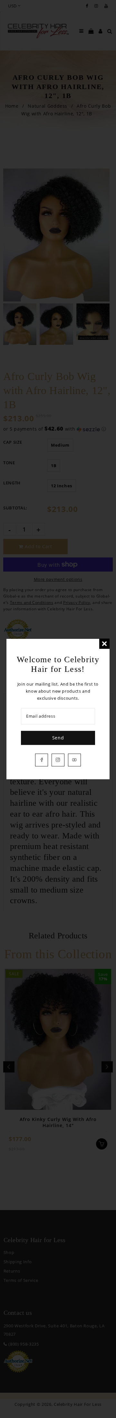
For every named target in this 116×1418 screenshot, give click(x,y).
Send (58, 738)
